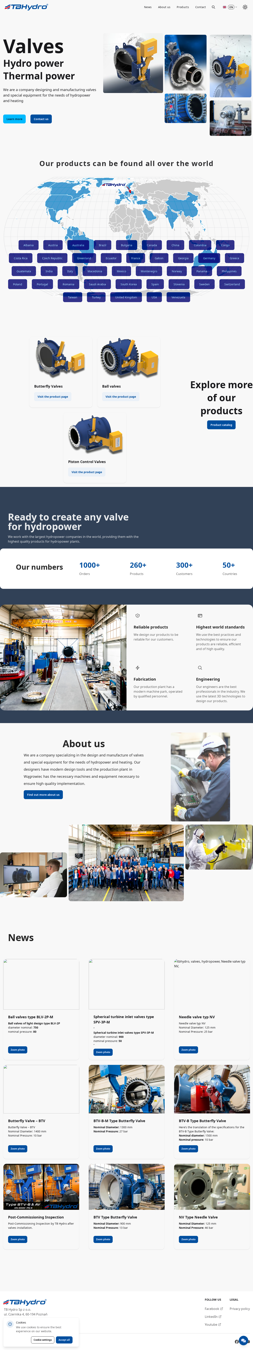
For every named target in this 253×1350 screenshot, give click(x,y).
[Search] (213, 7)
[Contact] (243, 1340)
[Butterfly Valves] (60, 358)
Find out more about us (43, 795)
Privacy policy (240, 1309)
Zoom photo (18, 1049)
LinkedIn (211, 1316)
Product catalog (221, 425)
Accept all (64, 1340)
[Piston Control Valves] (94, 433)
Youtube (211, 1324)
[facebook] (237, 1342)
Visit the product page (53, 396)
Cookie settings (43, 1340)
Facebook (212, 1309)
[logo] (25, 1302)
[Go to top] (26, 7)
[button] (230, 7)
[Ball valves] (128, 358)
